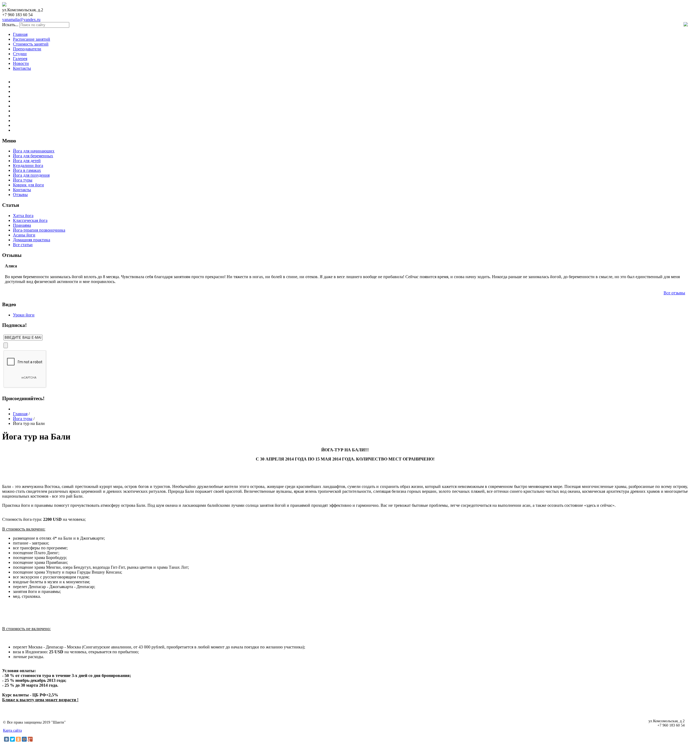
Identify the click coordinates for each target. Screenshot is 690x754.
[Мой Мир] (24, 739)
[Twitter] (12, 739)
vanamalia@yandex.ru (21, 19)
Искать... (10, 24)
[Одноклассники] (18, 739)
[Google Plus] (30, 739)
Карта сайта (12, 730)
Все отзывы (674, 293)
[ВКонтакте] (6, 739)
